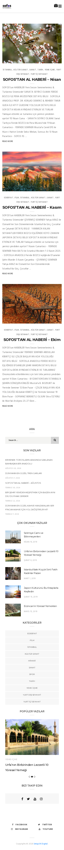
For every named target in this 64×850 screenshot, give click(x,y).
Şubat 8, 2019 (30, 560)
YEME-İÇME (50, 69)
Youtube (48, 829)
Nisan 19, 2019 (30, 542)
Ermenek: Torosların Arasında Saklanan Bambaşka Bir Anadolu (29, 462)
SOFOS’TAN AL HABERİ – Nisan (32, 79)
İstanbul (7, 69)
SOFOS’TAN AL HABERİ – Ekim (32, 339)
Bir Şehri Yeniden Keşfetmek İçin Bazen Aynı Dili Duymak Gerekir (30, 494)
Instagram (21, 829)
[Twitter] (28, 799)
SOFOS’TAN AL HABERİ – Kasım (32, 207)
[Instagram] (41, 799)
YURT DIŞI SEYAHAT (32, 695)
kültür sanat (21, 69)
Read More (7, 141)
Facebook (21, 825)
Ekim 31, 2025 (52, 187)
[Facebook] (22, 799)
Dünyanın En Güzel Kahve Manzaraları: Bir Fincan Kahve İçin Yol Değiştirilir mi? (29, 507)
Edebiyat (8, 197)
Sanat (32, 69)
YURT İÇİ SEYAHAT (39, 74)
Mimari (32, 661)
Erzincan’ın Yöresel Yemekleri (40, 606)
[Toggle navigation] (59, 6)
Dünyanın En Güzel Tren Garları (23, 473)
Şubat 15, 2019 (31, 597)
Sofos (12, 59)
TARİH (40, 69)
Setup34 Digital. (41, 843)
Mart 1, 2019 (30, 578)
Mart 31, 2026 (51, 59)
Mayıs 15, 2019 (30, 611)
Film (17, 197)
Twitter (47, 825)
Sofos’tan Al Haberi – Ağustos (23, 483)
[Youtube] (35, 799)
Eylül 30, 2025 (51, 320)
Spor (32, 674)
